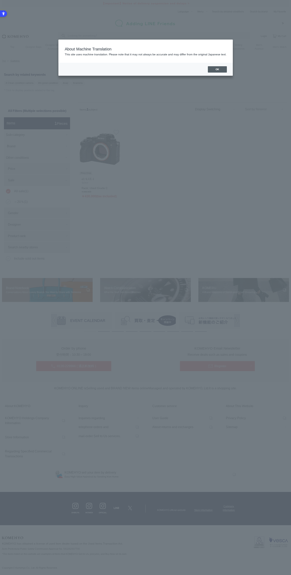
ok (217, 69)
